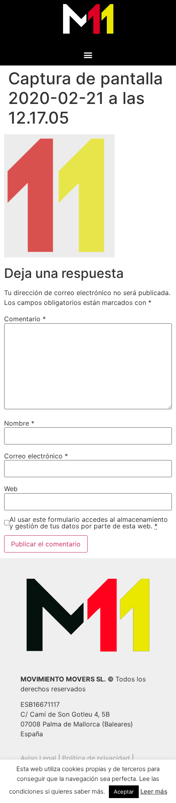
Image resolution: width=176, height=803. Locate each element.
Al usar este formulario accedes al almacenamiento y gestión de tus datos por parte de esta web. (88, 522)
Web (11, 488)
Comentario (25, 319)
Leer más (153, 791)
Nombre (19, 423)
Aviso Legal (38, 758)
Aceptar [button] (124, 791)
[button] (88, 54)
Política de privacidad (96, 758)
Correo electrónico (36, 456)
